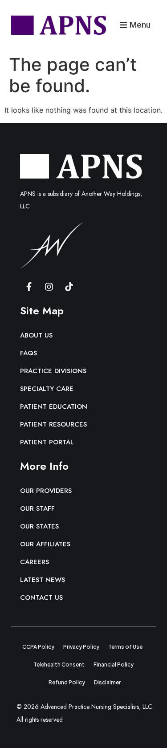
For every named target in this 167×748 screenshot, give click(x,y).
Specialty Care (46, 389)
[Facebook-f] (29, 287)
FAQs (28, 353)
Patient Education (53, 406)
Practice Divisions (53, 371)
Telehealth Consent (59, 664)
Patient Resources (53, 424)
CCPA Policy (38, 646)
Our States (39, 526)
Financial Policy (114, 664)
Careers (34, 562)
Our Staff (37, 508)
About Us (36, 335)
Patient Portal (47, 442)
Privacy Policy (81, 646)
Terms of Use (125, 646)
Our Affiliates (45, 544)
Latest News (42, 580)
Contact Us (41, 597)
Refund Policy (67, 682)
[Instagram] (49, 287)
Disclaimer (107, 682)
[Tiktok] (69, 287)
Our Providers (46, 491)
